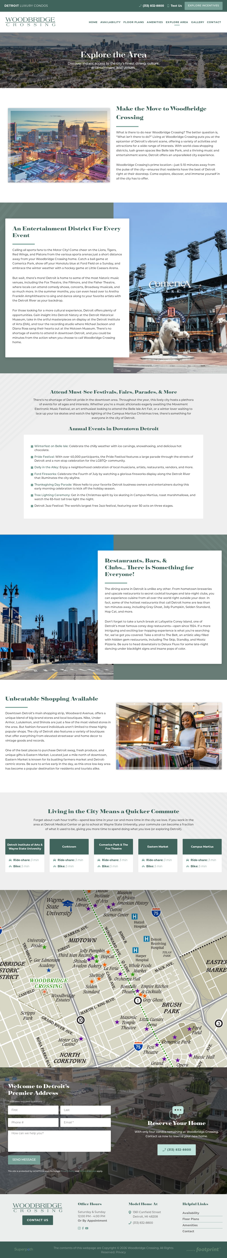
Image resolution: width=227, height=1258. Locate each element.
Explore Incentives (203, 5)
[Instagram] (79, 1228)
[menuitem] (93, 22)
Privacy (121, 1252)
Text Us (174, 5)
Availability (190, 1213)
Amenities (190, 1225)
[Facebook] (82, 1228)
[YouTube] (86, 1228)
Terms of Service (88, 1171)
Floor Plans (190, 1219)
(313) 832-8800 (176, 1150)
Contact (188, 1231)
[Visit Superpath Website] (23, 1250)
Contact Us (37, 1220)
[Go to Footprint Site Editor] (203, 1250)
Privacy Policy (68, 1171)
